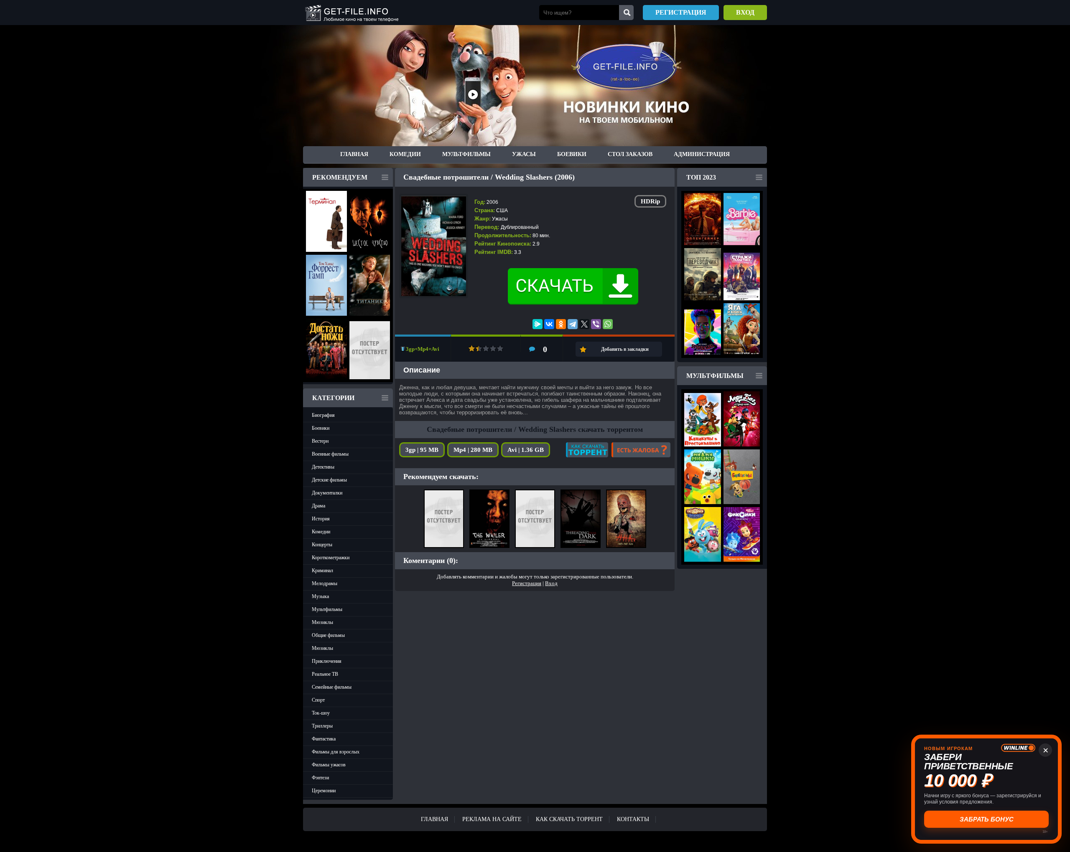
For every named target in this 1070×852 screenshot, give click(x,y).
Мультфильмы (466, 154)
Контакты (633, 819)
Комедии (405, 154)
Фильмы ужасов (329, 764)
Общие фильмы (328, 635)
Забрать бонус (987, 819)
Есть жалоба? (640, 449)
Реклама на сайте (492, 819)
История (321, 518)
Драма (318, 505)
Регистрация (680, 12)
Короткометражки (330, 557)
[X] (584, 324)
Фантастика (324, 738)
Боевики (571, 154)
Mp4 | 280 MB (472, 449)
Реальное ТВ (325, 674)
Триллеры (322, 725)
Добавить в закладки (625, 349)
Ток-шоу (321, 712)
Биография (323, 415)
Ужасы (524, 154)
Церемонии (324, 790)
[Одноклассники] (561, 324)
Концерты (322, 544)
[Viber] (596, 324)
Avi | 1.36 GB (525, 449)
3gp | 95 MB (421, 449)
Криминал (322, 570)
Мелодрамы (324, 583)
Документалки (327, 492)
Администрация (702, 154)
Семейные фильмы (332, 687)
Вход (745, 12)
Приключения (326, 661)
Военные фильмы (330, 453)
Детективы (323, 466)
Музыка (320, 596)
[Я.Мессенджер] (537, 324)
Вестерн (320, 441)
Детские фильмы (329, 479)
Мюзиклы (322, 622)
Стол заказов (630, 154)
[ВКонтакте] (549, 324)
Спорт (318, 699)
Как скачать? (587, 449)
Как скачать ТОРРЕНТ (569, 819)
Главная (354, 154)
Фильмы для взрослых (335, 751)
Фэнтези (320, 777)
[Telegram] (573, 324)
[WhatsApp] (608, 324)
